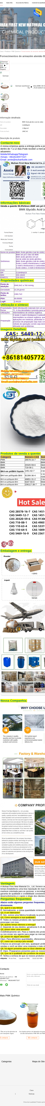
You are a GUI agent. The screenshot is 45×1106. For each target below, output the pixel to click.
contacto (15, 1038)
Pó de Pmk (12, 958)
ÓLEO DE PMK (37, 958)
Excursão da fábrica (22, 3)
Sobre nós (9, 3)
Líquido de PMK (24, 958)
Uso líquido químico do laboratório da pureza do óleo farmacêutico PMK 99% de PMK (14, 1032)
